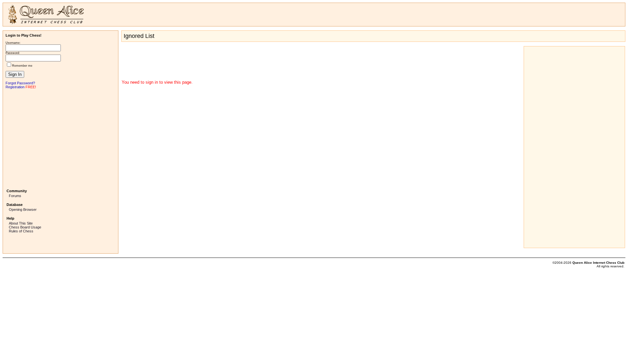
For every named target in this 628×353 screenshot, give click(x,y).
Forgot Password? (20, 83)
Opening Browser (23, 209)
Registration (15, 87)
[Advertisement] (60, 138)
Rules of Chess (21, 231)
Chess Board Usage (25, 227)
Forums (15, 196)
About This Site (21, 223)
